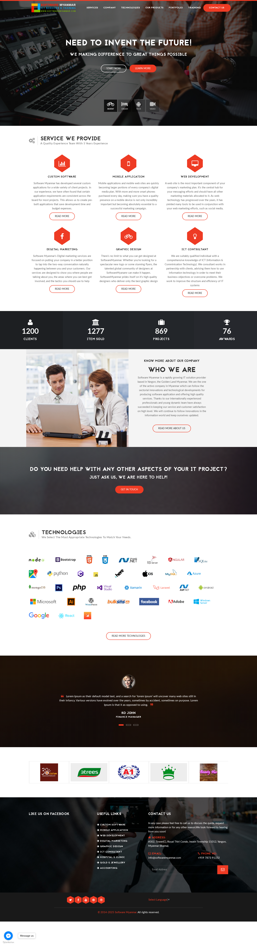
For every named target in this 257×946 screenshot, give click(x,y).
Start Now (113, 68)
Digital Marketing (113, 841)
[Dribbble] (101, 900)
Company (109, 8)
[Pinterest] (94, 900)
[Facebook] (78, 900)
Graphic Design (111, 846)
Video (152, 109)
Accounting (108, 868)
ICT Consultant (110, 852)
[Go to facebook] (8, 935)
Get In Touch (129, 489)
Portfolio (176, 8)
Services (92, 8)
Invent (110, 109)
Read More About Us (171, 428)
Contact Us (216, 8)
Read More (62, 216)
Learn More (143, 68)
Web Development (112, 835)
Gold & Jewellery (112, 863)
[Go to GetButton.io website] (8, 942)
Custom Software (112, 825)
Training (194, 8)
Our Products (154, 8)
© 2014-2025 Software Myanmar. (117, 912)
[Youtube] (86, 900)
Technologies (130, 8)
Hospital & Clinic (112, 857)
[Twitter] (71, 900)
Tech (138, 109)
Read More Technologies (128, 636)
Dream (125, 109)
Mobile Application (113, 830)
